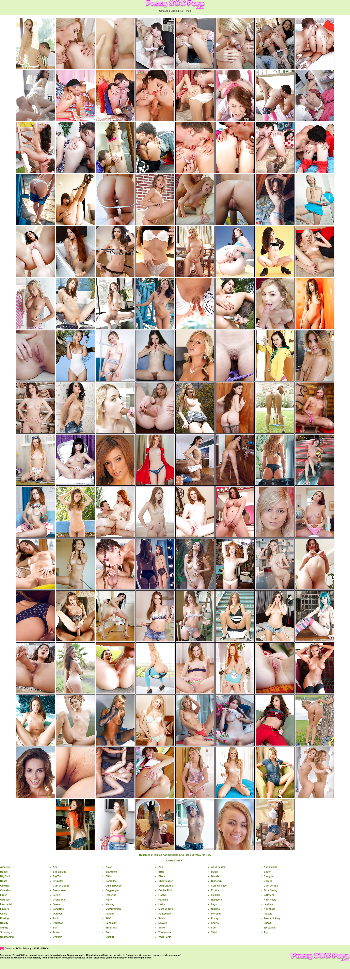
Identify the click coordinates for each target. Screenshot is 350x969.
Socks (162, 927)
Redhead (58, 923)
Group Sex (59, 899)
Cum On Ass (165, 885)
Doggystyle (112, 890)
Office (3, 913)
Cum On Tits (271, 885)
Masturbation (113, 909)
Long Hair (58, 909)
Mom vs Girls (166, 909)
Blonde (215, 876)
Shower (268, 923)
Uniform (57, 937)
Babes (4, 871)
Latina (161, 904)
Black (161, 876)
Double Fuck (165, 890)
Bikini (109, 876)
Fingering (111, 895)
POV (108, 918)
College (268, 881)
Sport (214, 927)
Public (161, 918)
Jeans (56, 904)
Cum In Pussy (114, 885)
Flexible (215, 895)
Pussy (214, 918)
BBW (161, 871)
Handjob (163, 899)
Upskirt (110, 937)
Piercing (216, 913)
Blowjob (268, 876)
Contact (9, 948)
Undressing (7, 937)
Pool (55, 918)
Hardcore (216, 899)
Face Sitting (270, 890)
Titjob (214, 932)
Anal (55, 867)
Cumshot (5, 890)
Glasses (5, 899)
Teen (108, 932)
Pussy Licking (272, 918)
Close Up (216, 881)
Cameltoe (111, 881)
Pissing (4, 918)
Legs (214, 904)
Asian (109, 867)
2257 (36, 948)
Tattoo (56, 932)
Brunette (58, 881)
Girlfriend (269, 895)
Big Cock (5, 876)
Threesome (165, 932)
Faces (3, 895)
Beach (267, 871)
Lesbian (268, 904)
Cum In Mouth (61, 885)
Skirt (55, 927)
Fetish (56, 895)
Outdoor (57, 913)
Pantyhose (164, 913)
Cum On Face (219, 885)
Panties (110, 913)
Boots (3, 881)
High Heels (270, 899)
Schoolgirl (111, 923)
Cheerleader (165, 881)
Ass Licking (270, 867)
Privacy (27, 948)
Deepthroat (59, 890)
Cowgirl (4, 885)
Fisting (162, 895)
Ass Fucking (218, 867)
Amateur (5, 867)
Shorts (215, 923)
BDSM (214, 871)
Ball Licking (59, 871)
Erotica (215, 890)
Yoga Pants (164, 937)
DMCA (45, 948)
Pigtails (268, 913)
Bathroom (111, 871)
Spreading (269, 927)
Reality (4, 923)
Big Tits (57, 876)
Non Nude (269, 909)
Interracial (6, 904)
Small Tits (111, 927)
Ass (160, 867)
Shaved (162, 923)
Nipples (215, 909)
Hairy (109, 899)
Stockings (6, 932)
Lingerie (5, 909)
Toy (266, 932)
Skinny (4, 927)
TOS (18, 948)
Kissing (110, 904)
